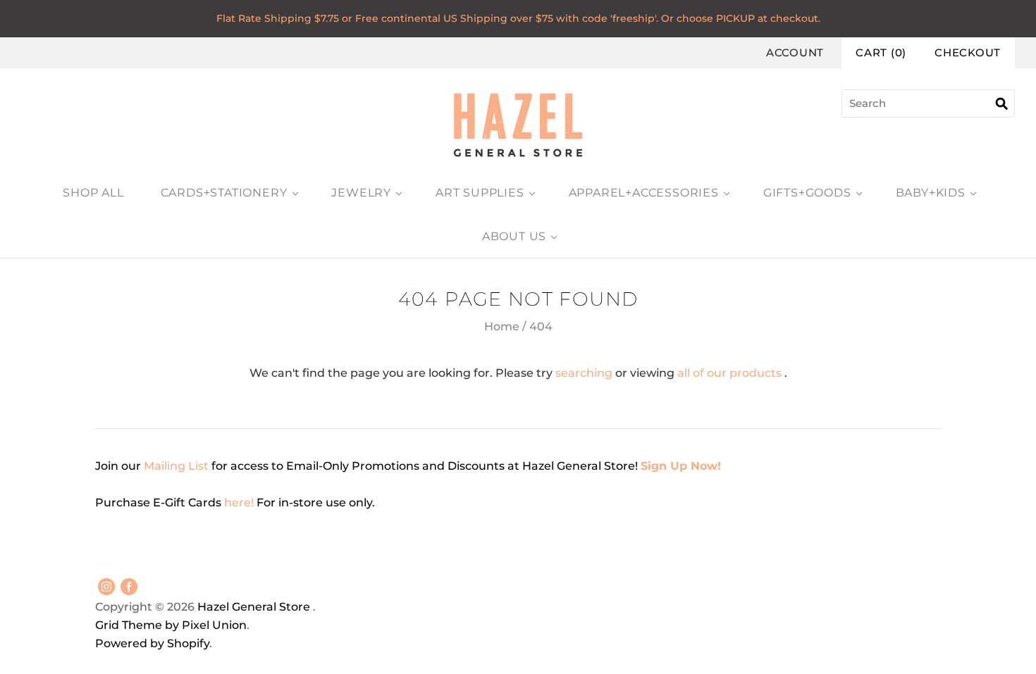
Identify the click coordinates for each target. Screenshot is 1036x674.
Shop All (93, 192)
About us (514, 236)
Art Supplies (480, 192)
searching (583, 373)
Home (501, 326)
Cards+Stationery (224, 192)
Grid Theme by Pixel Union (171, 625)
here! (240, 502)
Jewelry (361, 192)
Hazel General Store (253, 606)
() (881, 52)
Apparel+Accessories (644, 192)
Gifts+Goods (807, 192)
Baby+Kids (931, 192)
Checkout (968, 52)
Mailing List (176, 466)
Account (795, 52)
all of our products (729, 373)
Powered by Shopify (152, 643)
